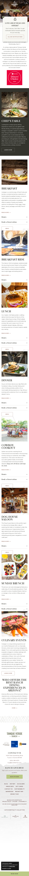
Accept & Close (6, 868)
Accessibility (23, 801)
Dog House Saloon (10, 518)
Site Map (15, 801)
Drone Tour (14, 794)
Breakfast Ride (13, 259)
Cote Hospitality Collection (14, 810)
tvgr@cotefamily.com (14, 762)
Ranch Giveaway (14, 768)
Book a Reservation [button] (9, 222)
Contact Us (14, 753)
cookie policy (12, 866)
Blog (6, 784)
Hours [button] (4, 217)
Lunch (6, 311)
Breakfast (9, 188)
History (12, 784)
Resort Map (19, 791)
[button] (14, 873)
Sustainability (19, 789)
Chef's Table (11, 120)
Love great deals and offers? (15, 24)
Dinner (7, 380)
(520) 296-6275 (14, 760)
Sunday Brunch (13, 583)
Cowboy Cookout (8, 446)
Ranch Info (10, 786)
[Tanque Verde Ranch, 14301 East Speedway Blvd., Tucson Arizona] (14, 3)
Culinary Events (14, 640)
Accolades (21, 784)
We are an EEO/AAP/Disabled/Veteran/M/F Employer (14, 805)
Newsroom (9, 791)
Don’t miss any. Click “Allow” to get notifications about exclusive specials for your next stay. (15, 30)
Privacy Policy (6, 801)
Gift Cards (19, 786)
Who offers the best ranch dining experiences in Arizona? (14, 685)
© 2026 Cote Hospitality (14, 800)
